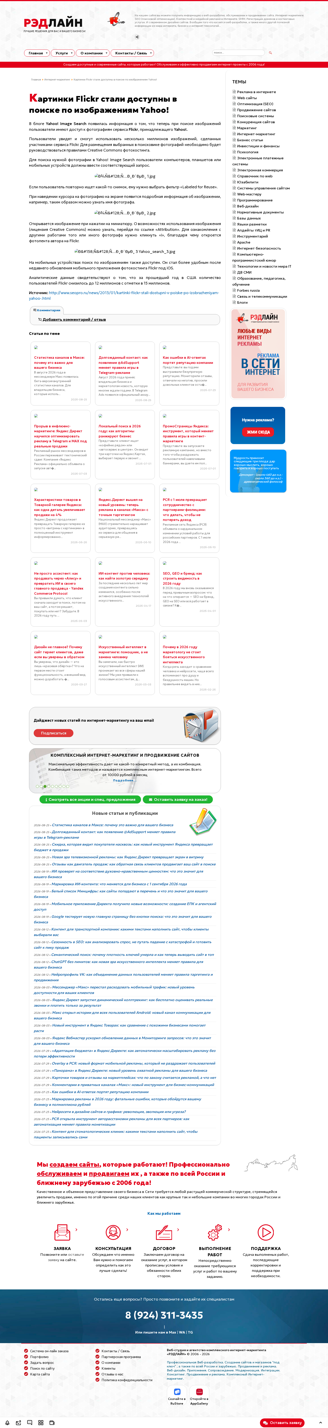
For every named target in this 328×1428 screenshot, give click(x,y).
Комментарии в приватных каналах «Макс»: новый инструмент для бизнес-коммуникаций (133, 1084)
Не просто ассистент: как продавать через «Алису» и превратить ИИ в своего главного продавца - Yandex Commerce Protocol (58, 583)
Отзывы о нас (112, 1374)
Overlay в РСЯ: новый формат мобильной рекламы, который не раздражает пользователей (133, 1063)
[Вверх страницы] (321, 1423)
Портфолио (39, 1357)
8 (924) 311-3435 (164, 1315)
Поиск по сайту (42, 1368)
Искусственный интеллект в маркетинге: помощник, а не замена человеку (123, 652)
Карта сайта (40, 1374)
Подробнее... (125, 780)
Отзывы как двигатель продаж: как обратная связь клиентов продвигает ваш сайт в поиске (134, 864)
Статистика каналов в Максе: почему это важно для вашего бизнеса (59, 362)
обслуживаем (59, 1173)
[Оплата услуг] (52, 1423)
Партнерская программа (121, 1357)
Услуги (62, 53)
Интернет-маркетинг (57, 79)
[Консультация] (30, 1423)
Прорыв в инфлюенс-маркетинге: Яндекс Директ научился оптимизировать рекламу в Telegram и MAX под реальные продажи (60, 436)
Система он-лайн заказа (49, 1351)
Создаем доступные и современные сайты (94, 64)
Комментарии (48, 310)
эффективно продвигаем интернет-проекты (213, 64)
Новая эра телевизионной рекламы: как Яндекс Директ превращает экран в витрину (127, 857)
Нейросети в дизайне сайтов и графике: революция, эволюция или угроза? (119, 1111)
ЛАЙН (53, 23)
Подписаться (53, 733)
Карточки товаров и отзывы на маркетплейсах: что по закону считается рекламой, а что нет (134, 1077)
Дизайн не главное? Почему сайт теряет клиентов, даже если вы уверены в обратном (59, 652)
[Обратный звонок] (7, 1423)
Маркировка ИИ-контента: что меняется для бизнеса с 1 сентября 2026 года (119, 884)
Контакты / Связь (131, 53)
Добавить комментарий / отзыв (74, 319)
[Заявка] (18, 1423)
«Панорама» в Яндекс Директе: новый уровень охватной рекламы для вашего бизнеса (129, 1070)
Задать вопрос (42, 1362)
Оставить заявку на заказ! (180, 799)
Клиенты (108, 1368)
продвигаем (109, 1173)
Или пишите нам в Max (155, 1332)
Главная (36, 53)
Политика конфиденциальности (127, 1380)
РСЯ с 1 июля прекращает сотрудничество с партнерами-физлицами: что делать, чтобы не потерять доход (185, 510)
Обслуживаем (167, 64)
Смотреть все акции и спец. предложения (91, 799)
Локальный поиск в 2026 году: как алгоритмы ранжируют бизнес (120, 431)
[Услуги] (41, 1423)
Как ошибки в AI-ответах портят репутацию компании (100, 1092)
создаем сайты (74, 1164)
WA (182, 1332)
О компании (92, 53)
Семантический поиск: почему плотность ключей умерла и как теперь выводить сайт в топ (132, 954)
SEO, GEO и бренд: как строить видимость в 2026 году (182, 578)
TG (190, 1332)
